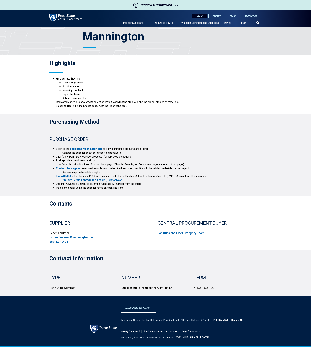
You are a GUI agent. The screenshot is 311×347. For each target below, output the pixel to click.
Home (199, 16)
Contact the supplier (68, 168)
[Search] (258, 22)
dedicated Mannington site (86, 148)
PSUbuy (216, 16)
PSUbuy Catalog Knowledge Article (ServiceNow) (92, 180)
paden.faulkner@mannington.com (72, 237)
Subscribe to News (137, 308)
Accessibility (172, 331)
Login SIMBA (63, 176)
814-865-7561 (220, 320)
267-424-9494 (58, 241)
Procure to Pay (160, 24)
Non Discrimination (153, 331)
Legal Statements (191, 331)
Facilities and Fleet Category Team (181, 233)
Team (232, 16)
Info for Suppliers (132, 24)
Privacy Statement (130, 331)
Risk (242, 24)
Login (170, 337)
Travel (226, 24)
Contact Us (250, 16)
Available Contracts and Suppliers (200, 22)
